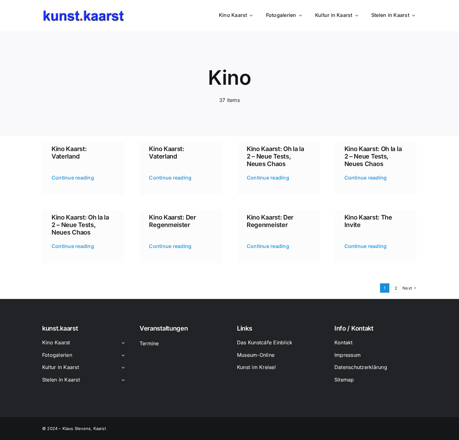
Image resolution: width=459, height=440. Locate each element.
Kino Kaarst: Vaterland (69, 152)
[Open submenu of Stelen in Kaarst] (122, 380)
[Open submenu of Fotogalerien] (122, 355)
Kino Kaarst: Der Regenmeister (172, 221)
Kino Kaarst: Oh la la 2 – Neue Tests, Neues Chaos (275, 156)
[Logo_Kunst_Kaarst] (83, 12)
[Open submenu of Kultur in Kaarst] (122, 367)
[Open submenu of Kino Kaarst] (122, 343)
